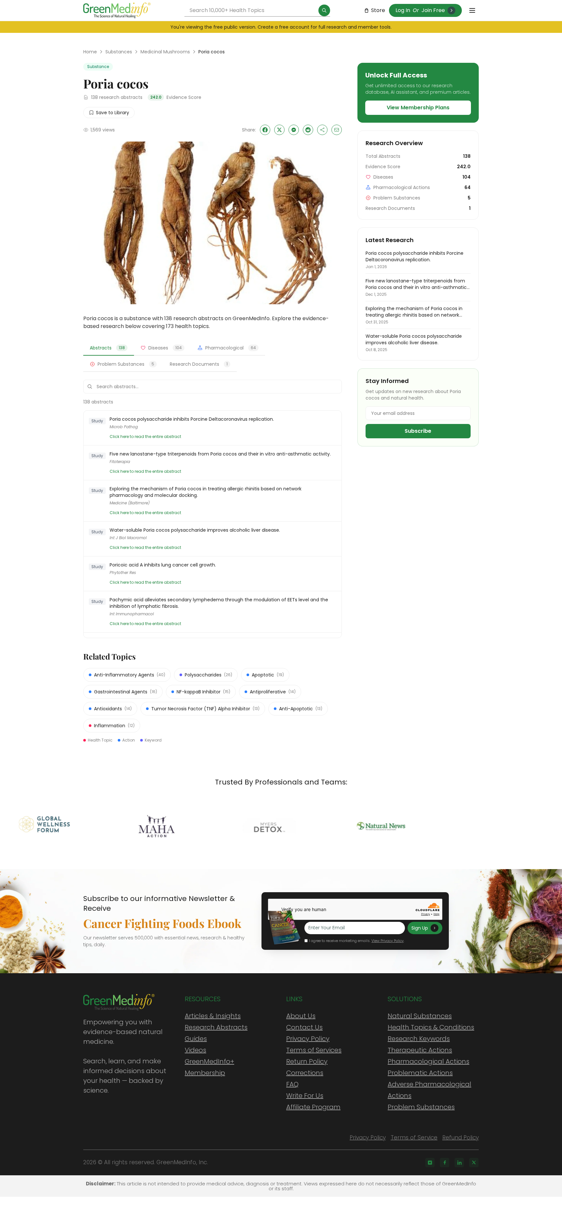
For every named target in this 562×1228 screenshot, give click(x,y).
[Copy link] (322, 130)
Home (90, 51)
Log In (402, 10)
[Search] (324, 10)
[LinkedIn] (459, 1162)
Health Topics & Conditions (431, 1027)
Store (378, 10)
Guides (196, 1038)
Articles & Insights (213, 1015)
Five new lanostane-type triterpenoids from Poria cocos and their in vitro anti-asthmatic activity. (220, 454)
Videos (195, 1050)
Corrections (304, 1072)
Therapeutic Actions (420, 1050)
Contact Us (304, 1027)
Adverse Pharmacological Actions (429, 1090)
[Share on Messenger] (293, 130)
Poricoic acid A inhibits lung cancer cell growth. (163, 565)
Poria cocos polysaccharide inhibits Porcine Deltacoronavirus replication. (192, 419)
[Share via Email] (336, 130)
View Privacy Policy (387, 940)
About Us (300, 1015)
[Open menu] (472, 10)
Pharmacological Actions (428, 1061)
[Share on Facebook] (265, 130)
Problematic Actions (420, 1072)
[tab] (108, 348)
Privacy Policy (307, 1038)
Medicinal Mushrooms (165, 51)
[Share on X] (279, 130)
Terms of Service (414, 1137)
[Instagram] (430, 1162)
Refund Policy (460, 1137)
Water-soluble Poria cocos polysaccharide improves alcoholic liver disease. (195, 530)
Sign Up (419, 928)
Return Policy (307, 1061)
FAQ (292, 1084)
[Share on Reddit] (308, 130)
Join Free (433, 10)
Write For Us (304, 1095)
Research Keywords (419, 1038)
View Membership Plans (418, 107)
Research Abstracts (216, 1027)
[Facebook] (444, 1162)
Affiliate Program (313, 1107)
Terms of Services (313, 1050)
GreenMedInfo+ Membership (209, 1067)
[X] (474, 1162)
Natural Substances (420, 1015)
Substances (118, 51)
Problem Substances (421, 1107)
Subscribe (418, 431)
